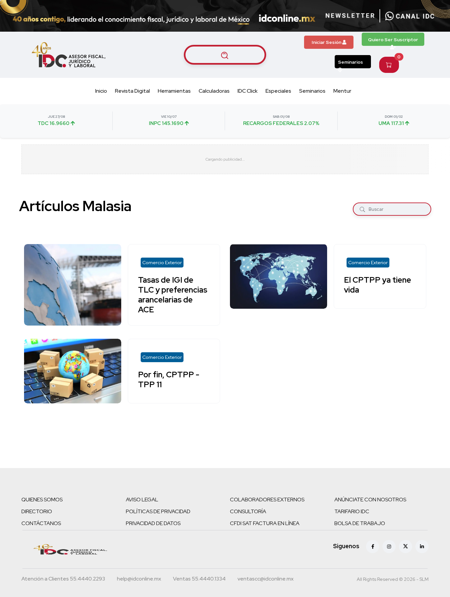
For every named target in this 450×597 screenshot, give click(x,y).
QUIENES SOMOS (42, 499)
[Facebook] (372, 546)
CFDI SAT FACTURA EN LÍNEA (264, 523)
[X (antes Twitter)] (405, 546)
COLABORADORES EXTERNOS (267, 499)
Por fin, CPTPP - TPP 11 (168, 379)
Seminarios (350, 62)
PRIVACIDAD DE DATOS (153, 523)
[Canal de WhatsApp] (410, 16)
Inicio (101, 90)
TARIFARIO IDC (351, 511)
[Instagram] (389, 546)
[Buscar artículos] (225, 55)
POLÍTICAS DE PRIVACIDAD (158, 511)
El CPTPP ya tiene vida (377, 285)
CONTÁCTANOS (41, 523)
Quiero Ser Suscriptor (393, 40)
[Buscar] (362, 209)
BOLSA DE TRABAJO (359, 523)
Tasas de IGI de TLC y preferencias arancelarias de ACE (172, 295)
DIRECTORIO (36, 511)
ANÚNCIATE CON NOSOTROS (370, 499)
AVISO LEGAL (142, 499)
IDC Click (248, 90)
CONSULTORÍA (248, 511)
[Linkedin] (422, 546)
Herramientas (174, 90)
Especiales (278, 90)
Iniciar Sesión (327, 42)
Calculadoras (214, 90)
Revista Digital (132, 90)
